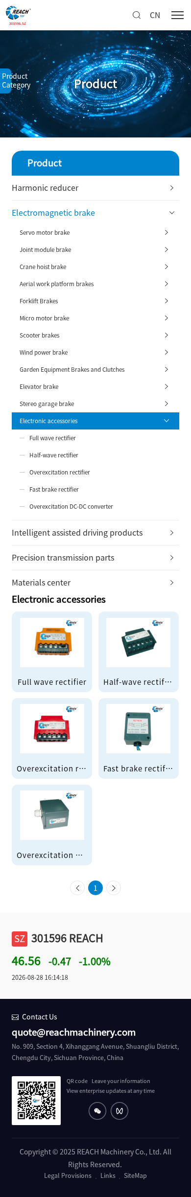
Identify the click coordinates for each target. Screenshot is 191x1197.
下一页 (113, 890)
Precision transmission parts (63, 558)
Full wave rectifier (52, 438)
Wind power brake (44, 352)
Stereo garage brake (47, 404)
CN (155, 15)
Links (108, 1175)
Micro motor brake (44, 318)
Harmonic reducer (45, 188)
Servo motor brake (45, 232)
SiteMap (135, 1175)
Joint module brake (45, 249)
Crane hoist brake (43, 267)
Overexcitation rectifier (59, 472)
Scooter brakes (39, 335)
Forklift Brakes (39, 301)
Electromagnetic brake (53, 213)
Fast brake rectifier (54, 489)
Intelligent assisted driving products (77, 533)
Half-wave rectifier (53, 455)
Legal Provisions (68, 1175)
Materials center (41, 583)
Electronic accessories (48, 421)
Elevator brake (39, 386)
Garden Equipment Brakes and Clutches (72, 369)
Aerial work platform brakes (57, 284)
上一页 (77, 890)
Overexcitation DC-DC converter (71, 506)
